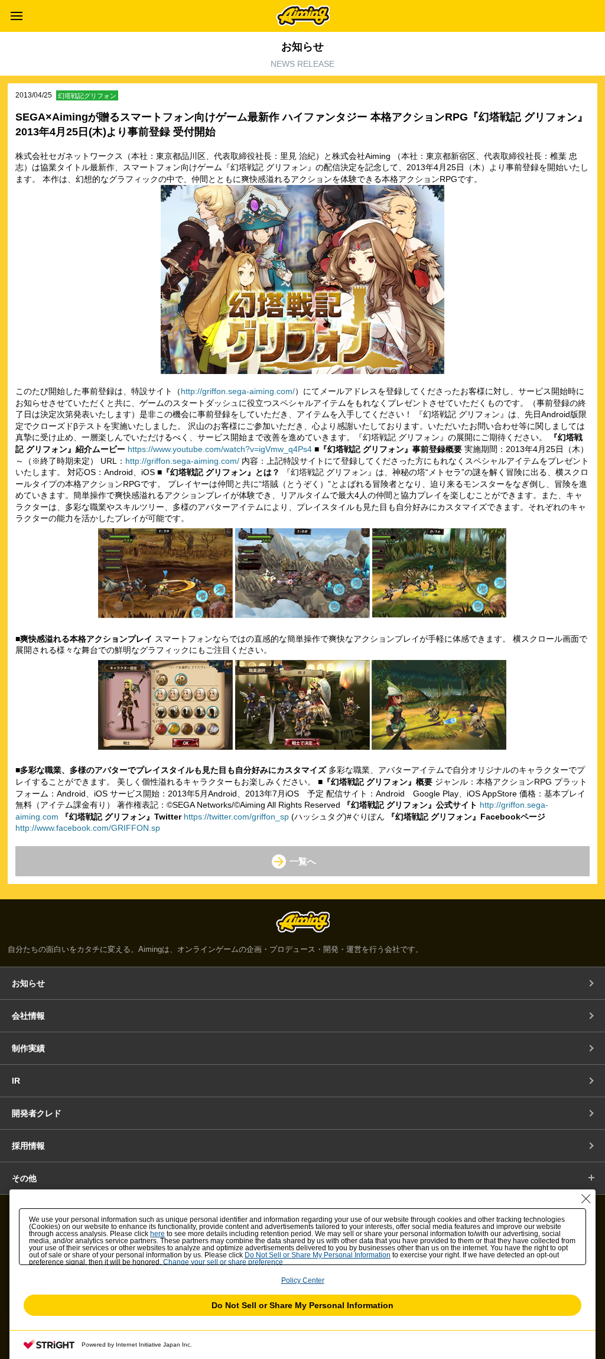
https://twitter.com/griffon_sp (236, 816)
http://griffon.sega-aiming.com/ (238, 391)
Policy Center (302, 1280)
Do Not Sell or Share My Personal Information (302, 1305)
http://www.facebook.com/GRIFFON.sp (87, 828)
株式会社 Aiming (303, 15)
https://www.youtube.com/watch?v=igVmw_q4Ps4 (220, 449)
